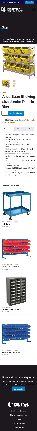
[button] (32, 49)
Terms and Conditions (18, 423)
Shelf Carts (5, 224)
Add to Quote (16, 113)
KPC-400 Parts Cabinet (10, 309)
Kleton (3, 92)
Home (3, 39)
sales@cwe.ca (18, 411)
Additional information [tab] (24, 129)
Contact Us (29, 2)
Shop (8, 39)
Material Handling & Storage (19, 39)
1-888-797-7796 (18, 415)
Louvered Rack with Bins (10, 266)
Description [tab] (8, 129)
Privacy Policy (19, 427)
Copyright (18, 419)
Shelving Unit (23, 120)
